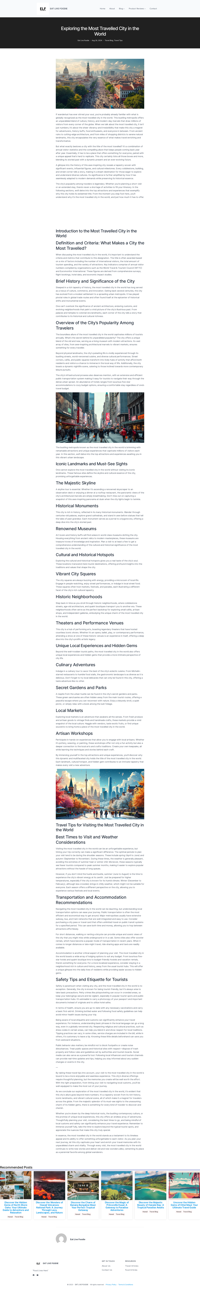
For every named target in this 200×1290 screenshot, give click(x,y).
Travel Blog (109, 40)
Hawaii (10, 1217)
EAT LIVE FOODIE (58, 8)
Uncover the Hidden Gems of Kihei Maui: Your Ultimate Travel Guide (184, 1205)
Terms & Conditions (125, 1284)
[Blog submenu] (124, 8)
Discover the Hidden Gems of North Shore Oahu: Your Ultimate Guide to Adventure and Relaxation (16, 1207)
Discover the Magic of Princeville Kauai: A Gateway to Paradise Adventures (117, 1206)
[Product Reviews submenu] (145, 8)
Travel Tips (118, 40)
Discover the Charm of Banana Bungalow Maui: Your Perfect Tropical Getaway (83, 1206)
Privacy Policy (111, 1284)
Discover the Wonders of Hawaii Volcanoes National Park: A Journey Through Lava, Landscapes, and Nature (49, 1207)
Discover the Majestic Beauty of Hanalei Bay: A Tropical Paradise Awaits (150, 1205)
